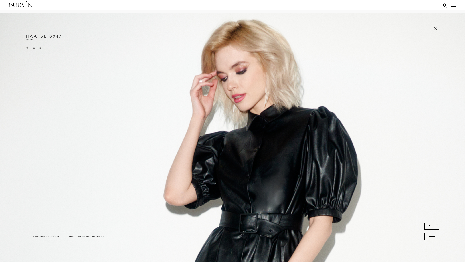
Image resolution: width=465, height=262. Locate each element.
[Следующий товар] (431, 236)
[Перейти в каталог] (435, 28)
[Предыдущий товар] (431, 226)
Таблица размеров (46, 236)
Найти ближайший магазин (88, 236)
